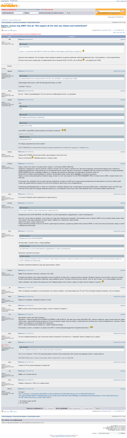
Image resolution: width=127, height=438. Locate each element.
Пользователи (31, 9)
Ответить (14, 30)
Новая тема (6, 30)
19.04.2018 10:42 (26, 71)
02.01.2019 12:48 (26, 388)
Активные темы (17, 20)
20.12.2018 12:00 (26, 362)
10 (117, 30)
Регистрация (23, 9)
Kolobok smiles (68, 436)
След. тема (122, 32)
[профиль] (123, 39)
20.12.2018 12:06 (26, 370)
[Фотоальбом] (122, 71)
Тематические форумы (19, 22)
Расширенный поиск (115, 13)
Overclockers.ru (5, 1)
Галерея (38, 9)
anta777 (9, 27)
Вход (18, 9)
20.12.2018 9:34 (26, 314)
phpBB (60, 435)
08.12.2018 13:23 (26, 151)
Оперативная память (34, 22)
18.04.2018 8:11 (26, 39)
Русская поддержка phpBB (57, 436)
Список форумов (6, 22)
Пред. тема (116, 32)
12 (121, 30)
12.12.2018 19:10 (26, 270)
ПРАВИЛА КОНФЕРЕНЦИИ (8, 9)
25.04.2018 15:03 (26, 99)
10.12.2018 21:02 (26, 163)
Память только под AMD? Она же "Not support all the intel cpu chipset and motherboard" (44, 26)
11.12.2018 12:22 (26, 194)
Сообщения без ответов (7, 20)
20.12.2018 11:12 (26, 333)
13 (123, 30)
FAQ (42, 9)
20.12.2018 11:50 (26, 342)
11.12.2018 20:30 (26, 203)
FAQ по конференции (122, 1)
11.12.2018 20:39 (26, 231)
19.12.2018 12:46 (26, 287)
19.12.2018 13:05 (26, 296)
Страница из (105, 30)
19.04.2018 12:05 (26, 90)
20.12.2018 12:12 (26, 379)
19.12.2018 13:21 (26, 305)
